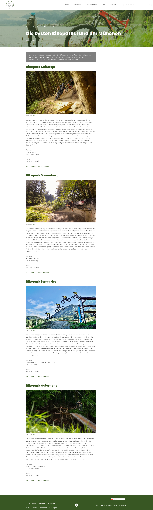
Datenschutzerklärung (47, 503)
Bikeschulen (92, 5)
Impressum (33, 503)
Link (34, 116)
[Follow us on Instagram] (76, 505)
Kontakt (113, 5)
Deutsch (115, 499)
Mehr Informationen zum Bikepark (37, 166)
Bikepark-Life (32, 40)
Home (66, 5)
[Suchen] (150, 4)
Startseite (29, 27)
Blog (103, 5)
